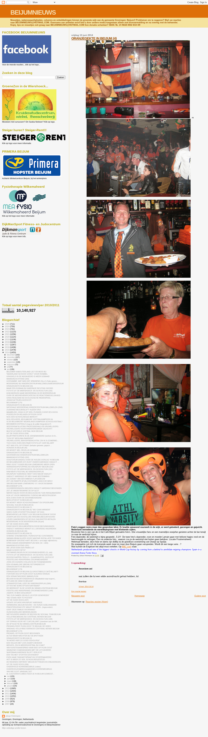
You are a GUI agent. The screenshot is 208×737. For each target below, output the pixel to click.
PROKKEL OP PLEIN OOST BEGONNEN (23, 633)
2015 (7, 350)
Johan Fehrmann (12, 716)
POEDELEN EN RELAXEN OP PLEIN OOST (24, 414)
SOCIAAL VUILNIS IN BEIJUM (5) (19, 505)
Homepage (140, 596)
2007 (7, 704)
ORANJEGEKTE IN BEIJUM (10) (19, 386)
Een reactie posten (78, 591)
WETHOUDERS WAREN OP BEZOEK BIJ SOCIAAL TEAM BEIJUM (33, 614)
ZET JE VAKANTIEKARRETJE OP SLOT (22, 491)
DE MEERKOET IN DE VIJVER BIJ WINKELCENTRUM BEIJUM (31, 588)
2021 (7, 334)
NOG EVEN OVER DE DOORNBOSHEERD (24, 498)
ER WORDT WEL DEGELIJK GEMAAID (22, 450)
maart (9, 681)
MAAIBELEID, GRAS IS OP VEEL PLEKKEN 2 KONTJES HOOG (32, 412)
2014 (7, 352)
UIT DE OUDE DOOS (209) (17, 433)
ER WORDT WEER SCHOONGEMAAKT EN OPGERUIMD (29, 502)
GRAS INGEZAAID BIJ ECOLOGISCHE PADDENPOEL (28, 398)
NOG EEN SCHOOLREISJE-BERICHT (22, 417)
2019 (7, 339)
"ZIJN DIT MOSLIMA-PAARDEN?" (20, 438)
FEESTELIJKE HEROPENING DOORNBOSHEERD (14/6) (29, 591)
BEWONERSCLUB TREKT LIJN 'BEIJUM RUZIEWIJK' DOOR (31, 514)
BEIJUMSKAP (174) (14, 486)
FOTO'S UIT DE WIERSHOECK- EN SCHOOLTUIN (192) (29, 391)
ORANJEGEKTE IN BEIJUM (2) (19, 638)
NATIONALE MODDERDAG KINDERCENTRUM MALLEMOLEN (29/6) (34, 407)
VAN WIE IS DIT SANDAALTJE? (19, 671)
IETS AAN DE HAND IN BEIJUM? (19, 581)
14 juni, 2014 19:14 (86, 586)
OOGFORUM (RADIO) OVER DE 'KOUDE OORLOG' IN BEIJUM (32, 460)
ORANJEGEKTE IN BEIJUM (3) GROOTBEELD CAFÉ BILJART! (32, 572)
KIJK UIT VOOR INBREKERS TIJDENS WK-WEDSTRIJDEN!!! (31, 495)
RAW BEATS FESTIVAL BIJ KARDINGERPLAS (25, 472)
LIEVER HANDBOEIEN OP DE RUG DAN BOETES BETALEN (31, 519)
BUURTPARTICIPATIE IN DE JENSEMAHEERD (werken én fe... (31, 436)
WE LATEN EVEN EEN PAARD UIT (20, 548)
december (11, 355)
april (9, 679)
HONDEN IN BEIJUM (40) (16, 448)
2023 (7, 329)
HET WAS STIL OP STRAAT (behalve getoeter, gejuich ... (29, 445)
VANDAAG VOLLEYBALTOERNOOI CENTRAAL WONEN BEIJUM (32, 629)
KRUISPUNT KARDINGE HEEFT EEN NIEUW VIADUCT (29, 474)
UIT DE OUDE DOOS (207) (17, 600)
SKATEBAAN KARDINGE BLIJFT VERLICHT (24, 652)
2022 (7, 332)
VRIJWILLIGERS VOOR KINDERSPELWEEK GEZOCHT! (29, 429)
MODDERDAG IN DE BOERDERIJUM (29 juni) (25, 521)
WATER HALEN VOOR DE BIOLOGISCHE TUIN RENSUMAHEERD (33, 493)
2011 (7, 693)
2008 (7, 701)
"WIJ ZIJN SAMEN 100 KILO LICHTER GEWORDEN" (27, 595)
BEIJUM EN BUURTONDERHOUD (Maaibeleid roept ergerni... (31, 579)
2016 (7, 347)
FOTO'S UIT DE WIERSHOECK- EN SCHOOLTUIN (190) (29, 555)
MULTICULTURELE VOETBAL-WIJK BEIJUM (24, 431)
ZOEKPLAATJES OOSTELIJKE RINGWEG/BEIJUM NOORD (30, 517)
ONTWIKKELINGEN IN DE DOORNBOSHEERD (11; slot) (29, 552)
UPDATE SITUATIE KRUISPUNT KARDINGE (24, 602)
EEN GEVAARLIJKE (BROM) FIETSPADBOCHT (25, 564)
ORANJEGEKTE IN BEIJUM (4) (94, 38)
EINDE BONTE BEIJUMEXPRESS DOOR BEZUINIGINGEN (30, 526)
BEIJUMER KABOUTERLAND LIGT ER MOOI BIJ (26, 372)
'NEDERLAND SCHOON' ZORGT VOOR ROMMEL (27, 374)
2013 (7, 688)
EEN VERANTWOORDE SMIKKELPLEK (22, 576)
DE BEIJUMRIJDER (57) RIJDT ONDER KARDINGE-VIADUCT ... (32, 462)
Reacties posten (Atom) (97, 601)
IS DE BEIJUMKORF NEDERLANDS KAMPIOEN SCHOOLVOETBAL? (34, 422)
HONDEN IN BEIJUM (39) (16, 531)
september (11, 362)
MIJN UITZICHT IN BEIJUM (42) (19, 500)
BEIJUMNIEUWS (33, 12)
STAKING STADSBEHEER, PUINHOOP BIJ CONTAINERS (29, 536)
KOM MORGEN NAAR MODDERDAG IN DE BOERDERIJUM (31, 393)
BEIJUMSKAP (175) (14, 403)
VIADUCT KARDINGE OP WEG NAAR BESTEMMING (28, 476)
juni (8, 369)
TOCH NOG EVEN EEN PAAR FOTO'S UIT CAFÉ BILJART (30, 443)
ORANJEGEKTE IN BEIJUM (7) (19, 507)
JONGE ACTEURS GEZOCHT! (19, 400)
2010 (7, 696)
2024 (7, 326)
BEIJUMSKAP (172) (14, 631)
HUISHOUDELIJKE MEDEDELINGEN (21, 612)
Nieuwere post (78, 596)
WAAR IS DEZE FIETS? (16, 550)
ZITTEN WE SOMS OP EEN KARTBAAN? (23, 586)
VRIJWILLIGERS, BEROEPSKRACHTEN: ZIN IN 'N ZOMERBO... (32, 441)
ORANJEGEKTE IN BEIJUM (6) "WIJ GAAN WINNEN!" (28, 510)
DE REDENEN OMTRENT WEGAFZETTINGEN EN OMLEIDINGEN (33, 662)
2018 (7, 342)
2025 (7, 324)
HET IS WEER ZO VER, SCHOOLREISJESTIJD (25, 659)
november (11, 357)
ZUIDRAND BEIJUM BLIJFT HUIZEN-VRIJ (23, 410)
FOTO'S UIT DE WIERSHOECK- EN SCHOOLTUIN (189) (29, 619)
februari (10, 683)
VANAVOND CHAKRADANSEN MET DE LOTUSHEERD (28, 650)
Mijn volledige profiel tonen (14, 728)
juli (8, 367)
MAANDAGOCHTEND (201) (17, 545)
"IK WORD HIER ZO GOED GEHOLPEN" (23, 640)
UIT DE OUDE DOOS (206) (17, 664)
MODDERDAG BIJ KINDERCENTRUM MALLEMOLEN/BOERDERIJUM (35, 384)
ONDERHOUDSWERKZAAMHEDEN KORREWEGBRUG (29, 669)
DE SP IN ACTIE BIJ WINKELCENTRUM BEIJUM (26, 624)
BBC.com (126, 546)
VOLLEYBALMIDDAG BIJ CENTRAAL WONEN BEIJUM (28, 617)
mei (8, 676)
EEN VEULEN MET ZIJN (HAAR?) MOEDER (24, 643)
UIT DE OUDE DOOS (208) (17, 524)
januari (10, 686)
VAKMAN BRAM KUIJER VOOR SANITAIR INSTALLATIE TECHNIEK (33, 538)
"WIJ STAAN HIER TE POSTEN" (19, 598)
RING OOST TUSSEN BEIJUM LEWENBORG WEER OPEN (30, 464)
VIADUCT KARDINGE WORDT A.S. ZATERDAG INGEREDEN (31, 529)
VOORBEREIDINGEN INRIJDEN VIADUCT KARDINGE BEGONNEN (34, 488)
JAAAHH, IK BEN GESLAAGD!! (18, 593)
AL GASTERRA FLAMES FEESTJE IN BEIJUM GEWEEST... (30, 674)
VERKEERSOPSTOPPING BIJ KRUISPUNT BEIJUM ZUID (29, 467)
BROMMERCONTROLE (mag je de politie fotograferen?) (28, 424)
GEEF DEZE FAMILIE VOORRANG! (20, 610)
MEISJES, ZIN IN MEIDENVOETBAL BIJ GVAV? (25, 645)
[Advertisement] (16, 255)
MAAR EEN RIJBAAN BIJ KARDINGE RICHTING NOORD (29, 388)
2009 (7, 699)
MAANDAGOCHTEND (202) (17, 457)
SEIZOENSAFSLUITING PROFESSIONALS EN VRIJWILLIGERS (32, 426)
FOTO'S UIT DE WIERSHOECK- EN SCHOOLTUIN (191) (29, 469)
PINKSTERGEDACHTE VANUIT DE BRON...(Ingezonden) (29, 607)
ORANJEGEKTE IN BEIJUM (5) (19, 533)
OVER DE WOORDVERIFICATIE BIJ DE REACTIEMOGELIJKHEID (33, 395)
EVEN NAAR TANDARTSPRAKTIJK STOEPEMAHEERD (28, 657)
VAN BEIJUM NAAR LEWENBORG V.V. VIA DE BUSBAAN (29, 483)
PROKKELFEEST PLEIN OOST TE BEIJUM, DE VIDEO (28, 626)
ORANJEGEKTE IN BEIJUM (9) (19, 405)
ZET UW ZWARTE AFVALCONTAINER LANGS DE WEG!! (29, 481)
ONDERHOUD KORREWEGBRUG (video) (23, 667)
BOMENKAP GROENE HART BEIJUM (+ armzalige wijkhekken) (31, 540)
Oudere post (200, 596)
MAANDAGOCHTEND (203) (17, 379)
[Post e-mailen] (101, 555)
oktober (10, 360)
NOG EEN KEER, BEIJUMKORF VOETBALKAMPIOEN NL (29, 419)
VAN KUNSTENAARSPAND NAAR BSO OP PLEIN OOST (29, 648)
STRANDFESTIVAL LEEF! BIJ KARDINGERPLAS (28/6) (28, 583)
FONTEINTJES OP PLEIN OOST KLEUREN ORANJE (28, 574)
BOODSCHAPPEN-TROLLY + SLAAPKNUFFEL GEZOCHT (30, 557)
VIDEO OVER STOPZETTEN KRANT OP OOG (25, 512)
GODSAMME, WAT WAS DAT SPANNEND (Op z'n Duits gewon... (32, 381)
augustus (11, 364)
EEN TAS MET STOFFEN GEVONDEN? (22, 655)
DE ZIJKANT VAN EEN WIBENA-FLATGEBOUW (25, 479)
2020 (7, 337)
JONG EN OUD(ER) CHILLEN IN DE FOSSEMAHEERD (28, 562)
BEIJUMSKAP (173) (14, 569)
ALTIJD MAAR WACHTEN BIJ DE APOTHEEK (24, 636)
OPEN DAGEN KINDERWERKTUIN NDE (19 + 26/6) (27, 543)
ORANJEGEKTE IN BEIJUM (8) (19, 453)
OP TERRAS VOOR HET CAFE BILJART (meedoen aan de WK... (32, 621)
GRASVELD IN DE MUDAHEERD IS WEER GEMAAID (28, 376)
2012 (7, 691)
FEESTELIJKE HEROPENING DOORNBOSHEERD (27, 560)
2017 (7, 345)
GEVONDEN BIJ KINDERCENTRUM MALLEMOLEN (27, 455)
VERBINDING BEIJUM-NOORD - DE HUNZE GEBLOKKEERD (31, 605)
